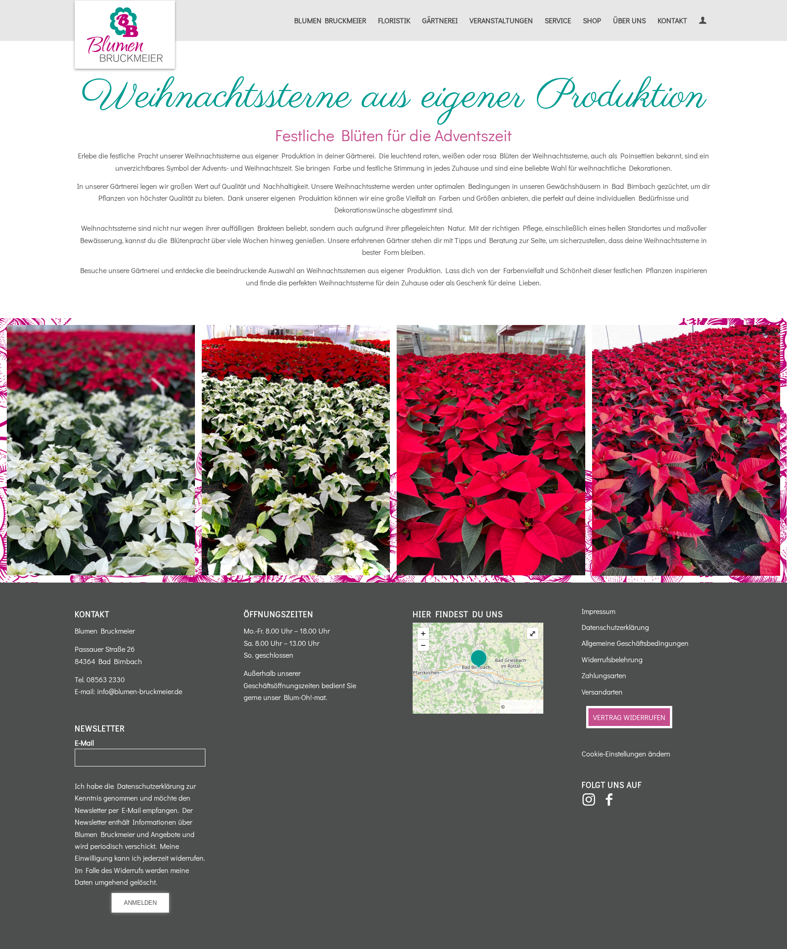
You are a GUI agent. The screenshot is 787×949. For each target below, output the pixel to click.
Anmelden (140, 902)
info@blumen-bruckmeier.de (139, 691)
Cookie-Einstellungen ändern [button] (626, 753)
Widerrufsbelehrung (612, 659)
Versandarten (602, 691)
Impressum (598, 611)
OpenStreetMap (524, 706)
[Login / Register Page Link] (702, 21)
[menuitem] (330, 20)
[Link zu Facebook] (609, 800)
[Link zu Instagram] (588, 800)
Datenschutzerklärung (615, 627)
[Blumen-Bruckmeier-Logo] (125, 34)
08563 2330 (106, 679)
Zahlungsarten (604, 675)
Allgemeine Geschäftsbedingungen (635, 643)
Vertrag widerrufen (629, 717)
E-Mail (84, 742)
